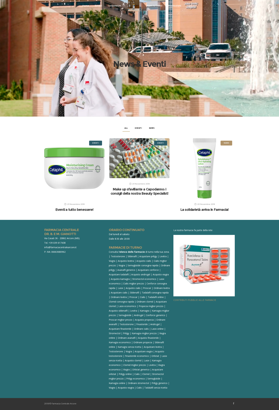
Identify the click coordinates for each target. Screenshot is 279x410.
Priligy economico (135, 378)
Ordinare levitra (162, 288)
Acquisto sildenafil (118, 310)
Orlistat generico (141, 369)
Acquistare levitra (153, 346)
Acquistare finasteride (120, 328)
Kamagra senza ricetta (129, 346)
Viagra (112, 260)
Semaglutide (125, 315)
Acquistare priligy (148, 256)
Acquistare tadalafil (119, 274)
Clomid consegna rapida (121, 301)
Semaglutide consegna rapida (143, 265)
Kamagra (144, 310)
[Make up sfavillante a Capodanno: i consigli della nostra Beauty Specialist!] (139, 158)
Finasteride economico (137, 355)
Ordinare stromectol (138, 383)
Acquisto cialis (143, 260)
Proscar (147, 288)
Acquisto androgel (140, 274)
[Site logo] (134, 5)
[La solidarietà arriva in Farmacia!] (204, 168)
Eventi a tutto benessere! (74, 210)
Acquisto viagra (161, 274)
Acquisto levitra (126, 260)
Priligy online (125, 374)
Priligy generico (159, 383)
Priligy (126, 333)
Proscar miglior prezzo (120, 319)
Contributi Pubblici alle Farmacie (194, 300)
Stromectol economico (144, 279)
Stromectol (114, 333)
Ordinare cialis (141, 328)
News (152, 128)
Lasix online (157, 328)
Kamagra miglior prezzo (144, 333)
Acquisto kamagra (120, 279)
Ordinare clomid (145, 301)
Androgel (138, 315)
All (126, 128)
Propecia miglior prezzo (151, 306)
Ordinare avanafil (126, 337)
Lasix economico (127, 306)
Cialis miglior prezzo (133, 283)
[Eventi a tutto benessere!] (74, 168)
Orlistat (155, 355)
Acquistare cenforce (148, 269)
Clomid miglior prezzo (134, 365)
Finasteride (142, 324)
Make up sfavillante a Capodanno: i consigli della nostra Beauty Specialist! (139, 191)
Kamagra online (117, 383)
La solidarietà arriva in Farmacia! (204, 210)
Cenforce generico (155, 315)
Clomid (146, 374)
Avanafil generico (126, 269)
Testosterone (118, 256)
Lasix (120, 288)
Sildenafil (132, 256)
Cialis (142, 297)
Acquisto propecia (144, 319)
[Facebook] (233, 403)
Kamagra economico (120, 342)
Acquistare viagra (144, 351)
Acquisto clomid (133, 360)
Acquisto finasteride (148, 337)
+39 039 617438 (57, 242)
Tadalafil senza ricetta (155, 387)
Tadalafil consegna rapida (155, 292)
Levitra (163, 256)
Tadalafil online (156, 297)
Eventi (138, 128)
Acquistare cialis (119, 292)
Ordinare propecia (142, 342)
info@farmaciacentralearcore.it (60, 247)
